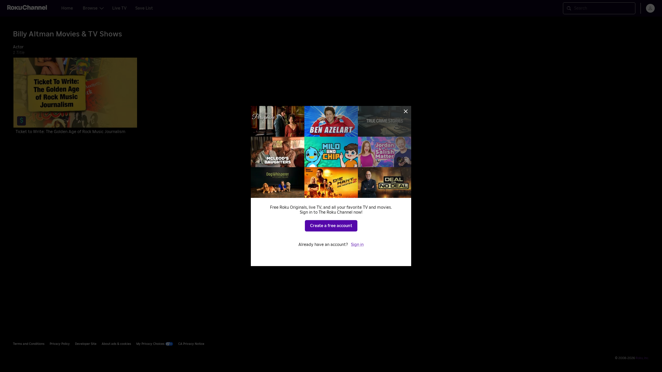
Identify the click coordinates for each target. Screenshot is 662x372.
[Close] (406, 111)
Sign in (357, 245)
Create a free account (331, 226)
